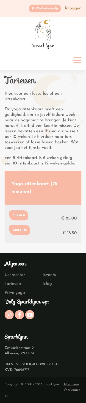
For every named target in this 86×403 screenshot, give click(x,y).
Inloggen (73, 8)
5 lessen (19, 215)
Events (49, 275)
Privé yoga (15, 293)
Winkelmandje (46, 8)
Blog (47, 284)
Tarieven (13, 284)
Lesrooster (15, 275)
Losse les (20, 230)
